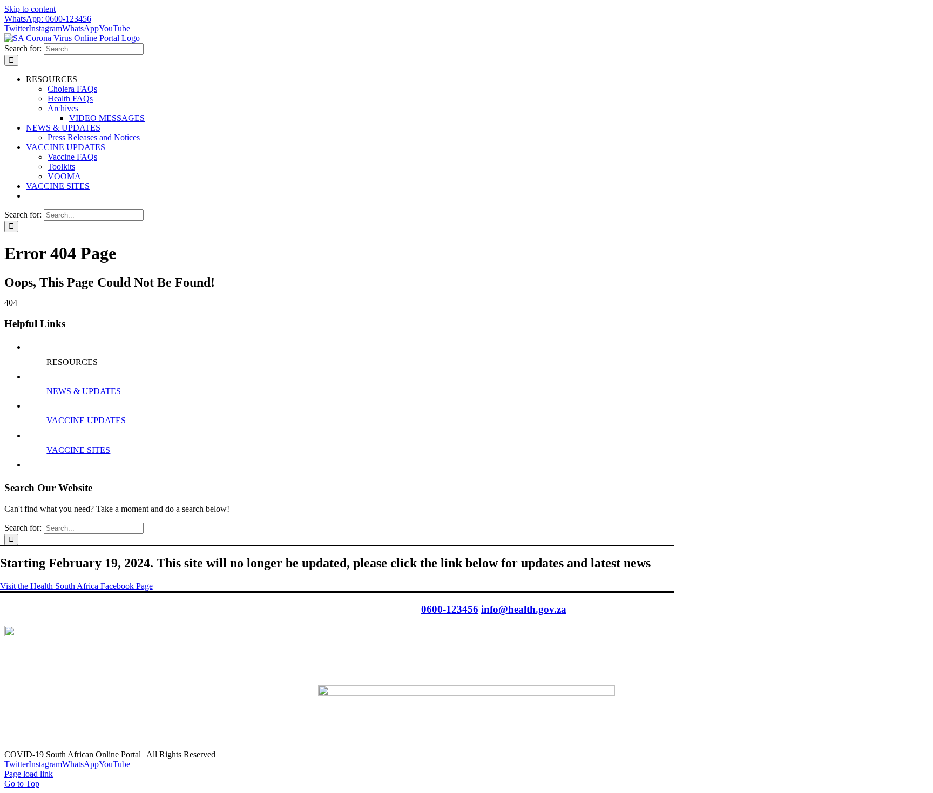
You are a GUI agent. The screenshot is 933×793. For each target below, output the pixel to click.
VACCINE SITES (78, 450)
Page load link (28, 773)
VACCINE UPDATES (86, 420)
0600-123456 (449, 609)
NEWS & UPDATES (83, 391)
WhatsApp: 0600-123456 (47, 18)
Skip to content (30, 8)
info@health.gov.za (523, 609)
